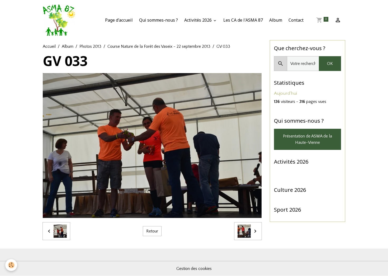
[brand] (60, 20)
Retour (152, 231)
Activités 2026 (198, 20)
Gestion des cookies (194, 268)
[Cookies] (11, 265)
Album (275, 20)
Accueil (49, 46)
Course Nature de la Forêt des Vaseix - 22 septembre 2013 (158, 46)
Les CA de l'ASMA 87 (243, 20)
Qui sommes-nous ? (158, 20)
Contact (296, 20)
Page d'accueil (119, 20)
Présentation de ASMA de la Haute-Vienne (307, 139)
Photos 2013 (90, 46)
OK (330, 63)
